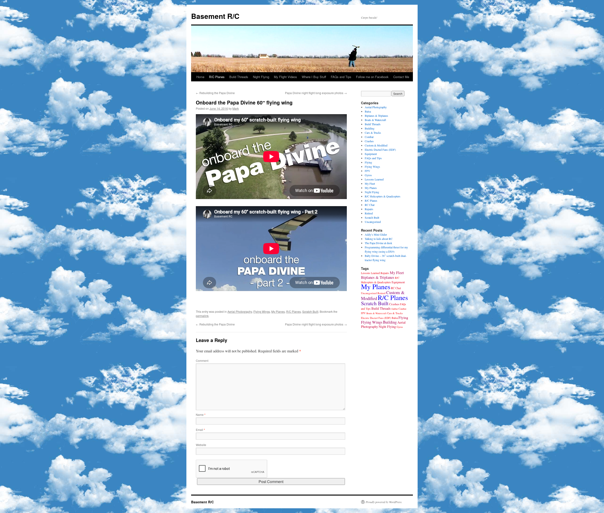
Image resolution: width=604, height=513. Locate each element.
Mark (235, 108)
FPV (367, 171)
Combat (369, 137)
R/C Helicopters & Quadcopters (382, 196)
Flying (368, 162)
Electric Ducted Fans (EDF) (380, 149)
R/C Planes (217, 77)
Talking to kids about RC (379, 239)
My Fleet (370, 183)
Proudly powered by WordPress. (384, 502)
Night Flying (261, 77)
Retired (369, 213)
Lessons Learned (374, 179)
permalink (202, 316)
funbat (394, 308)
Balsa (368, 111)
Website (201, 445)
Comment (202, 361)
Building (369, 128)
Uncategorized (373, 222)
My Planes (278, 311)
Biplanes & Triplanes (376, 115)
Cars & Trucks (373, 132)
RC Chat (369, 205)
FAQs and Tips (341, 77)
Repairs (369, 209)
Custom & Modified (376, 145)
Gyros (368, 175)
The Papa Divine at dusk (378, 243)
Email (200, 430)
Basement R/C (215, 16)
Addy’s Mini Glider (376, 234)
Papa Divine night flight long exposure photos (316, 93)
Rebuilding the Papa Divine (215, 93)
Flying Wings (261, 311)
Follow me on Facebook (372, 77)
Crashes (369, 141)
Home (200, 77)
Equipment (371, 154)
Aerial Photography (239, 311)
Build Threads (238, 77)
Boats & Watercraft (375, 120)
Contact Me (401, 77)
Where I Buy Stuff (314, 77)
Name (201, 415)
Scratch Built (310, 311)
